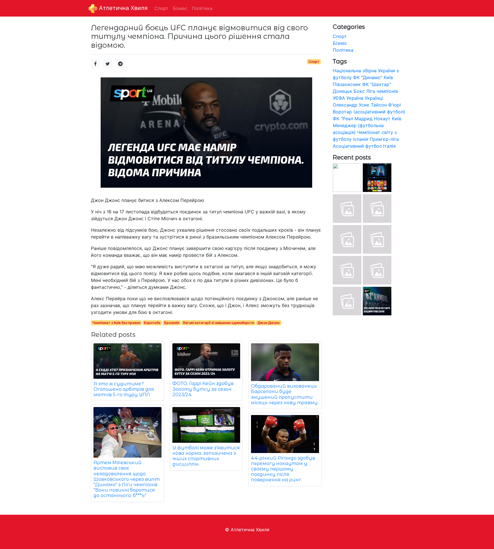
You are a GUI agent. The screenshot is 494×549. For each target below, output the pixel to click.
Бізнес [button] (180, 8)
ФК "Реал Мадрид (353, 118)
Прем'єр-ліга (384, 139)
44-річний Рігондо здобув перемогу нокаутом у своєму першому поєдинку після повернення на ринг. (283, 469)
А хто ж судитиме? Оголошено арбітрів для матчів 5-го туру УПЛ (123, 389)
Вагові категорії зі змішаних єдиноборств (218, 322)
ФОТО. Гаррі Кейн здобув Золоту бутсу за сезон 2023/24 (203, 389)
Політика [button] (202, 8)
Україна (354, 98)
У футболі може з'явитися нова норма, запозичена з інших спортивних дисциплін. (206, 456)
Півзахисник (347, 84)
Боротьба (152, 322)
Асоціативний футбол (357, 146)
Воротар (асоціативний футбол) (369, 112)
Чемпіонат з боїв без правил (116, 322)
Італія (389, 146)
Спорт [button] (161, 8)
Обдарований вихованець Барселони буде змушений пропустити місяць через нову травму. (284, 394)
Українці (374, 98)
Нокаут (382, 118)
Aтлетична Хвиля (122, 8)
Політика (343, 50)
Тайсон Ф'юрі (386, 105)
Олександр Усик (351, 105)
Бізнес (340, 43)
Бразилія (171, 322)
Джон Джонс (269, 322)
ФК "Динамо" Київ (373, 77)
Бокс (359, 91)
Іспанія (360, 139)
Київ (396, 118)
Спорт (313, 61)
